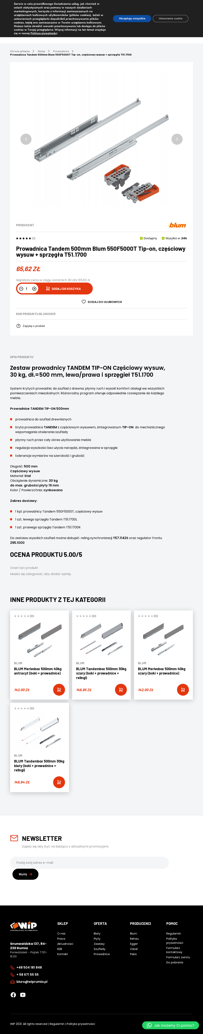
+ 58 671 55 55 (27, 974)
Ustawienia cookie (170, 18)
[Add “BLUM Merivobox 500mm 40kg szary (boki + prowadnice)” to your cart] (183, 690)
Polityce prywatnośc (43, 33)
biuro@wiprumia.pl (31, 981)
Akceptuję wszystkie (132, 18)
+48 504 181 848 (29, 967)
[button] (26, 139)
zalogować (34, 574)
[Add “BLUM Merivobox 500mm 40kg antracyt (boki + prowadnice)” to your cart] (59, 690)
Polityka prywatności (81, 1024)
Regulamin (57, 1024)
